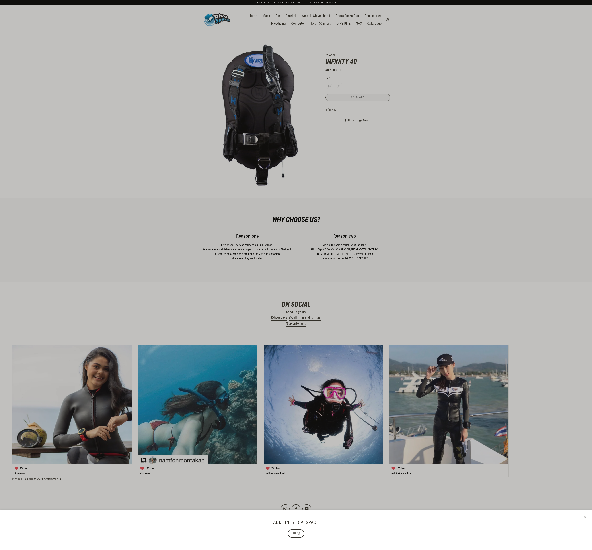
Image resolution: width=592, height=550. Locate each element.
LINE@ (296, 533)
